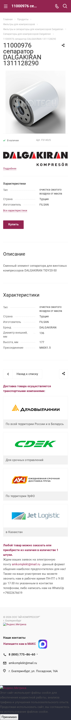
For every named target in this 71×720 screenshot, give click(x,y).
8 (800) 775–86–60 (22, 654)
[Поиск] (65, 6)
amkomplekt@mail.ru (26, 564)
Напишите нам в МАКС (19, 644)
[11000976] (35, 102)
